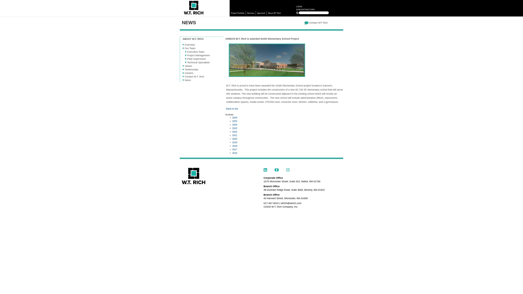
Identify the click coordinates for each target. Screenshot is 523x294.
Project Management (198, 55)
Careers (189, 73)
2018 (234, 146)
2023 (234, 128)
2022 (234, 132)
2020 (234, 139)
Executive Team (195, 51)
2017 (234, 149)
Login (299, 6)
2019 (234, 142)
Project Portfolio (237, 13)
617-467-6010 (271, 203)
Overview (190, 44)
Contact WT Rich (318, 22)
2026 (234, 117)
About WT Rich (274, 13)
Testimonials (191, 69)
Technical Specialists (198, 62)
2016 (234, 153)
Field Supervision (196, 59)
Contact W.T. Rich (194, 76)
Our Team (190, 48)
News (188, 80)
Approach (261, 13)
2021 (234, 135)
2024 (234, 124)
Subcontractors (305, 9)
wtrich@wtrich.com (291, 203)
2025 (234, 121)
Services (250, 13)
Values (188, 66)
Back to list (232, 108)
